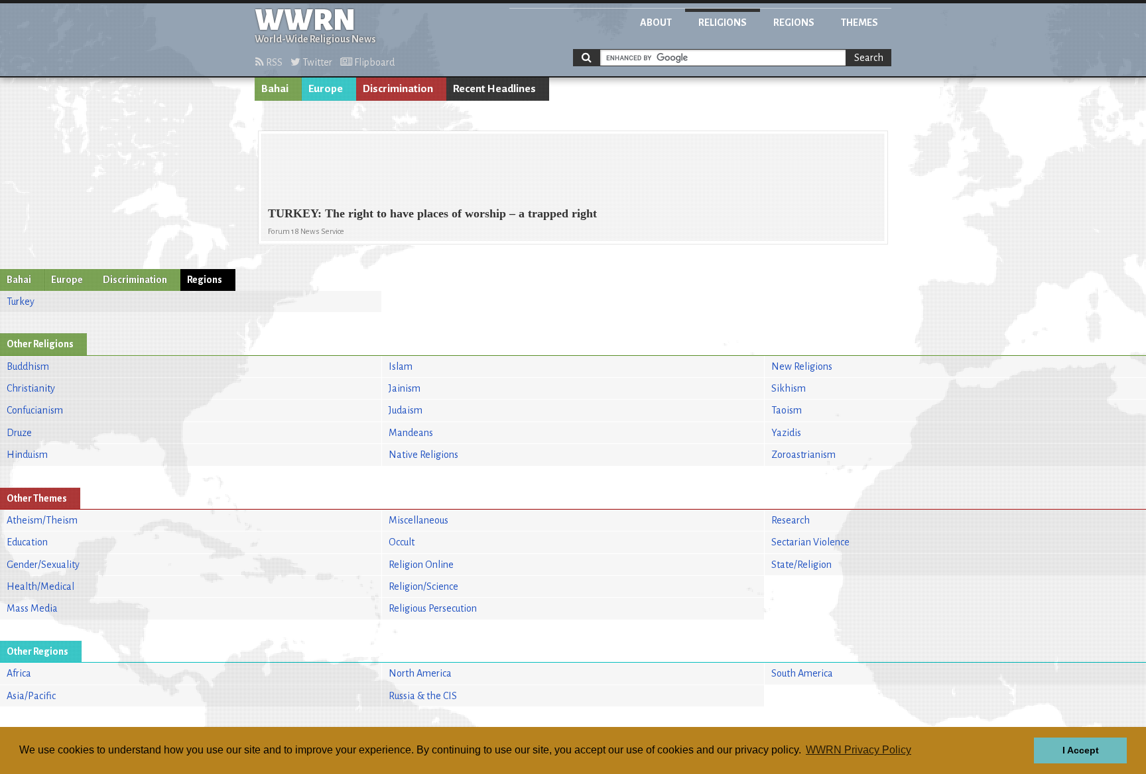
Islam (401, 366)
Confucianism (35, 410)
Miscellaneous (418, 520)
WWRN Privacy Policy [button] (858, 749)
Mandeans (411, 432)
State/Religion (801, 564)
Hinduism (27, 454)
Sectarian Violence (810, 542)
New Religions (801, 366)
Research (790, 520)
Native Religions (423, 454)
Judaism (405, 410)
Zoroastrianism (803, 454)
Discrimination (398, 89)
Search (868, 57)
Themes (859, 22)
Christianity (31, 388)
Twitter (316, 62)
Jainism (404, 388)
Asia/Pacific (31, 696)
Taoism (786, 410)
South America (802, 673)
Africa (19, 673)
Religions (722, 22)
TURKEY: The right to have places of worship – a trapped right (432, 213)
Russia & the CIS (423, 696)
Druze (19, 432)
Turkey (20, 301)
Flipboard (373, 62)
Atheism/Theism (42, 520)
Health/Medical (40, 586)
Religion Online (421, 564)
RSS (273, 62)
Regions (793, 22)
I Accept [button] (1080, 750)
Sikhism (788, 388)
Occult (401, 542)
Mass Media (32, 608)
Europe (325, 89)
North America (420, 673)
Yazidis (786, 432)
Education (27, 542)
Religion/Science (423, 586)
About (656, 22)
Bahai (274, 89)
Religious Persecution (433, 608)
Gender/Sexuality (43, 564)
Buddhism (28, 366)
